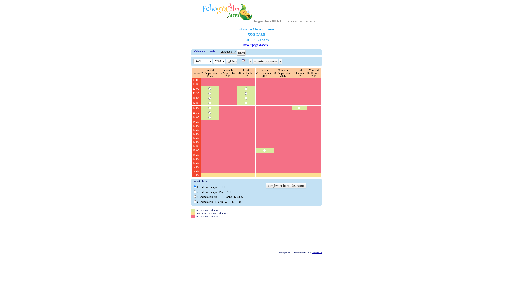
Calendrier (200, 51)
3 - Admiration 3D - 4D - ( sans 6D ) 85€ (220, 196)
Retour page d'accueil (256, 45)
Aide (212, 51)
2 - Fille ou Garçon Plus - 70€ (214, 192)
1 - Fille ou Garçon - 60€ (211, 187)
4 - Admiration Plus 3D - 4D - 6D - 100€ (219, 202)
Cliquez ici (317, 252)
